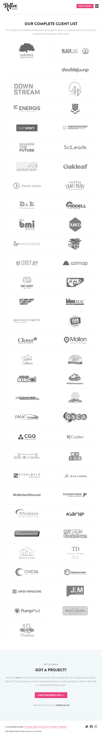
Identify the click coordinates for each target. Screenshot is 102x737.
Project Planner (59, 726)
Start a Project (85, 6)
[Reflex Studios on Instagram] (95, 727)
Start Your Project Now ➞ (51, 695)
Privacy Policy (32, 726)
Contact (45, 726)
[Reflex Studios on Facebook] (90, 727)
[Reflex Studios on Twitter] (86, 727)
